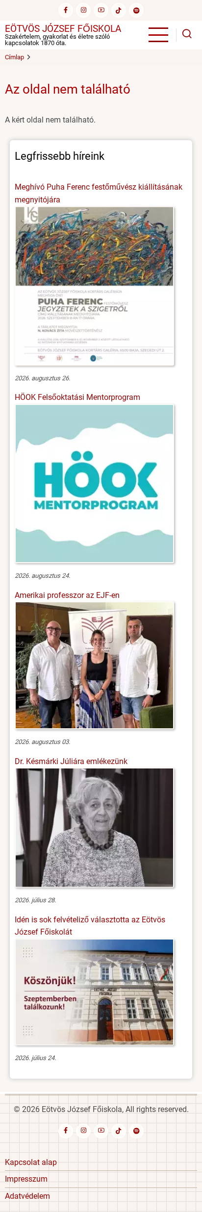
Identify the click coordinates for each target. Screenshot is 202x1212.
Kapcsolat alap (31, 1162)
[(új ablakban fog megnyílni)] (118, 10)
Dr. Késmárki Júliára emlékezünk (71, 761)
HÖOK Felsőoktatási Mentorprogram (77, 397)
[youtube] (101, 10)
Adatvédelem (27, 1196)
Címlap (14, 57)
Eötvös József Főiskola (63, 28)
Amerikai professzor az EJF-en (67, 595)
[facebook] (65, 10)
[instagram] (83, 10)
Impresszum (26, 1179)
